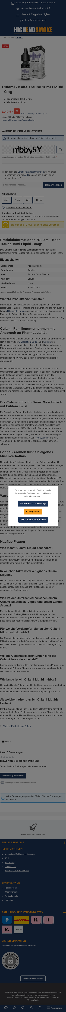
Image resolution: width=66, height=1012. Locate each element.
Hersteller (9, 900)
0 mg (6, 200)
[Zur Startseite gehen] (33, 30)
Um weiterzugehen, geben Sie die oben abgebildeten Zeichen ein (29, 157)
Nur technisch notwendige (33, 503)
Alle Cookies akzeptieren (33, 519)
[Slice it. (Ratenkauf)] (36, 920)
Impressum (9, 862)
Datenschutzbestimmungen (31, 172)
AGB (26, 175)
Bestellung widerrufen (33, 978)
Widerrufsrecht (11, 892)
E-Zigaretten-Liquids (29, 342)
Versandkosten (48, 992)
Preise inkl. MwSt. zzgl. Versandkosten (18, 120)
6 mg (28, 200)
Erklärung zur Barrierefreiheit (17, 871)
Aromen (47, 342)
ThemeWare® (33, 1000)
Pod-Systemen (42, 438)
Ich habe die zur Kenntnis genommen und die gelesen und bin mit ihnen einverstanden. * (30, 175)
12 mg (39, 200)
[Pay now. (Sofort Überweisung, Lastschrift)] (48, 920)
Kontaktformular (11, 896)
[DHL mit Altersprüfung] (21, 920)
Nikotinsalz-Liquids (16, 311)
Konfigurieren (33, 511)
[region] (33, 63)
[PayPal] (7, 920)
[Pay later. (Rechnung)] (7, 930)
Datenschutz (10, 866)
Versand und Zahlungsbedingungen (20, 854)
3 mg (17, 200)
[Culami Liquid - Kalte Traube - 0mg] (33, 63)
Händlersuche (11, 888)
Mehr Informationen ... (33, 496)
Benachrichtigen (53, 185)
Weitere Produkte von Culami (17, 726)
